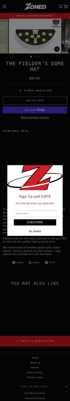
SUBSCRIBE (35, 222)
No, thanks (35, 231)
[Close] (58, 170)
